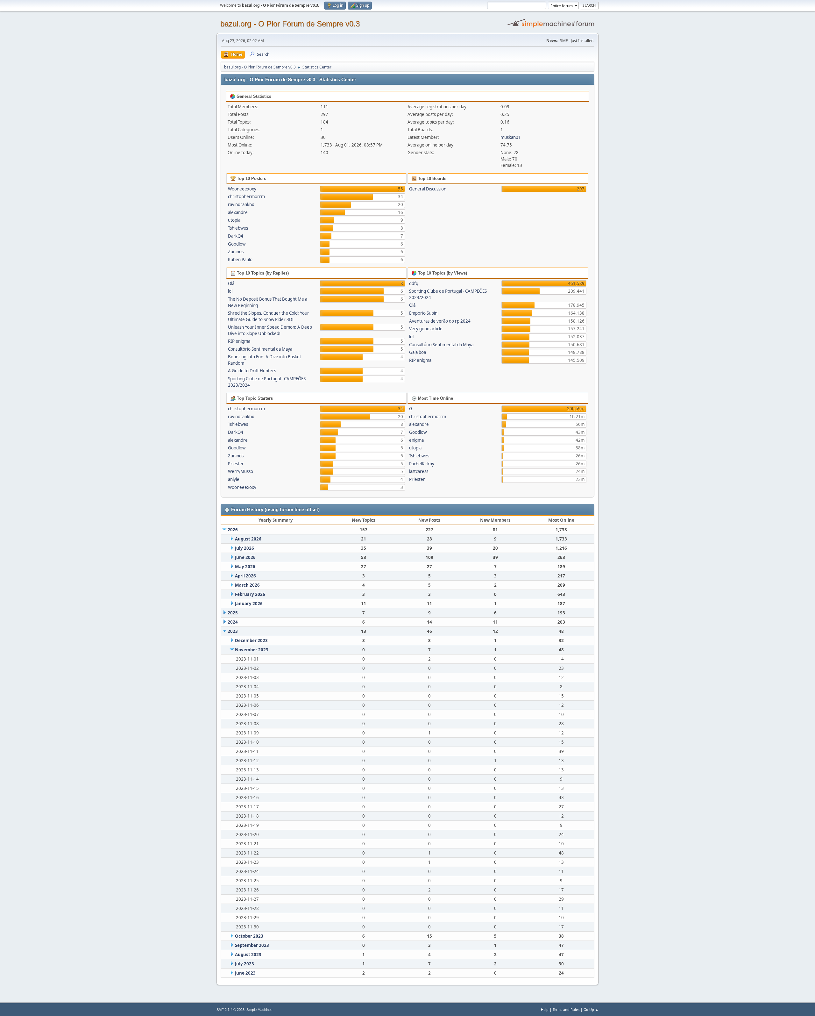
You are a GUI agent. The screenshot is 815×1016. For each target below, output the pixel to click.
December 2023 (251, 640)
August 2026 (248, 539)
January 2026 (249, 603)
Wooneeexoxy (242, 189)
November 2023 (251, 650)
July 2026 (244, 548)
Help (545, 1009)
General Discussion (427, 189)
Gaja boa (417, 352)
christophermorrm (246, 196)
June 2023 (245, 973)
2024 (233, 622)
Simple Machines (259, 1010)
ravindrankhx (241, 204)
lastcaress (418, 471)
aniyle (233, 479)
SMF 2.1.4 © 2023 (230, 1010)
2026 (233, 530)
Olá (231, 283)
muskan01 (510, 137)
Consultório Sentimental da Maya (260, 349)
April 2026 (245, 576)
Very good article (426, 329)
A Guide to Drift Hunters (252, 371)
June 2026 (245, 557)
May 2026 (245, 566)
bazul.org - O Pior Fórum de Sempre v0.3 (290, 23)
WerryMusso (240, 471)
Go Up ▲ (591, 1009)
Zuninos (236, 251)
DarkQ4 (235, 236)
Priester (236, 464)
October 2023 (249, 936)
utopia (234, 220)
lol (230, 291)
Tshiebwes (238, 228)
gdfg (413, 283)
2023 (233, 631)
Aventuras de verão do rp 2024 (440, 321)
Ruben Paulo (240, 259)
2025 (233, 613)
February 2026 (250, 594)
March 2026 (247, 585)
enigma (416, 440)
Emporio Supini (423, 313)
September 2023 (252, 945)
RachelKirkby (421, 464)
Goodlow (236, 244)
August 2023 (248, 954)
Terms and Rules (566, 1009)
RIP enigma (239, 341)
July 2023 (244, 964)
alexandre (238, 212)
